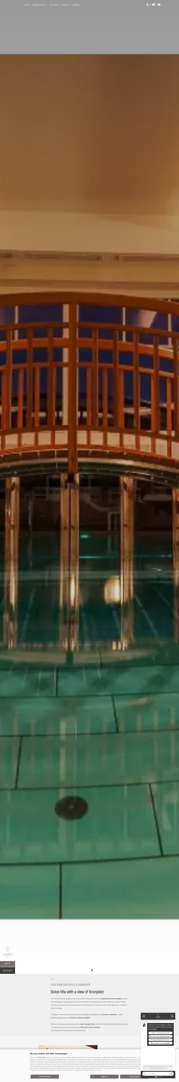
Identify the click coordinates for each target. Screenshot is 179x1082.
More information (44, 1076)
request (7, 970)
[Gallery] (159, 4)
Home (26, 5)
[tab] (84, 970)
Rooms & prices (39, 5)
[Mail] (153, 4)
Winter (65, 5)
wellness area (62, 1018)
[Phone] (148, 4)
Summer (75, 5)
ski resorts (67, 1002)
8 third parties (41, 1057)
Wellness (54, 5)
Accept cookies (134, 1076)
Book (7, 964)
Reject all (104, 1076)
